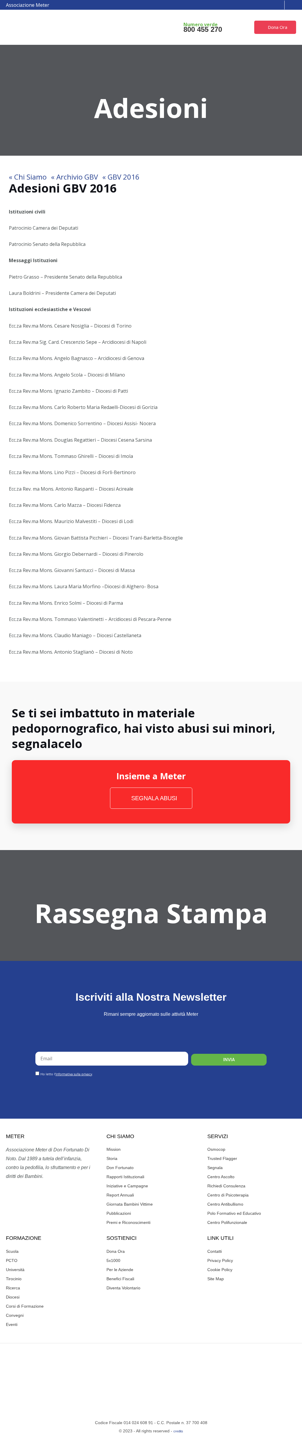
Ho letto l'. (66, 1074)
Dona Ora (277, 27)
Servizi (217, 1136)
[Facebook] (246, 5)
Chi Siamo (120, 1136)
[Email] (272, 5)
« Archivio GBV (74, 177)
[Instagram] (255, 5)
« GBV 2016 (120, 177)
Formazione (23, 1238)
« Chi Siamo (28, 177)
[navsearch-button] (294, 5)
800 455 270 (202, 29)
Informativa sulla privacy (73, 1074)
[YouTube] (264, 5)
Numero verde (200, 24)
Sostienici (121, 1238)
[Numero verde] (173, 27)
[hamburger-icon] (135, 27)
